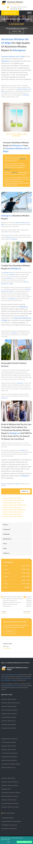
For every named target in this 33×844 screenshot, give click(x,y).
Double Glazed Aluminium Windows (11, 792)
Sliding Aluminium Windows (9, 728)
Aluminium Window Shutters (9, 800)
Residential (6, 534)
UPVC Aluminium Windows (9, 742)
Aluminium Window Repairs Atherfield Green (14, 505)
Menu (29, 12)
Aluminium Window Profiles (9, 749)
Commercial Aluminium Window (10, 803)
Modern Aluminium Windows (9, 760)
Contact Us (24, 491)
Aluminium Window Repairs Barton (12, 507)
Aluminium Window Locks (8, 721)
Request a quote (10, 13)
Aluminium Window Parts (8, 778)
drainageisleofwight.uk (8, 818)
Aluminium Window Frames (9, 699)
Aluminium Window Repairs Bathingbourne (14, 509)
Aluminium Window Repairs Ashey (12, 502)
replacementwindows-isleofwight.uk (11, 821)
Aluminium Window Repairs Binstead (12, 516)
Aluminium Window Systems (9, 713)
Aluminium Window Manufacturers (11, 703)
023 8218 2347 (16, 9)
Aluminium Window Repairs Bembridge (13, 512)
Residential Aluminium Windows (10, 796)
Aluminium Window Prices (8, 767)
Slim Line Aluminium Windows (10, 710)
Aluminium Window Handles (9, 706)
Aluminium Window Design (9, 746)
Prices (5, 543)
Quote (5, 548)
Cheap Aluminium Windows (9, 717)
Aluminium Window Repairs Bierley (12, 514)
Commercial (6, 529)
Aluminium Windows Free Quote (10, 807)
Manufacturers (7, 539)
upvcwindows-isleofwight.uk (9, 828)
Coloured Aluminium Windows (10, 753)
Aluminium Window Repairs (9, 724)
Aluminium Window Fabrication (10, 785)
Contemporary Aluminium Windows (11, 764)
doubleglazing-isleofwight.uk (9, 825)
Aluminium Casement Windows (10, 782)
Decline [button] (8, 841)
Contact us (6, 553)
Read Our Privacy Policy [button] (5, 839)
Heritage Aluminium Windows (9, 756)
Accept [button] (24, 841)
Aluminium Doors (6, 789)
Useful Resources (8, 813)
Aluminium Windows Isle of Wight (12, 498)
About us (5, 524)
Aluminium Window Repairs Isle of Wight (14, 500)
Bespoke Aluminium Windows (9, 738)
